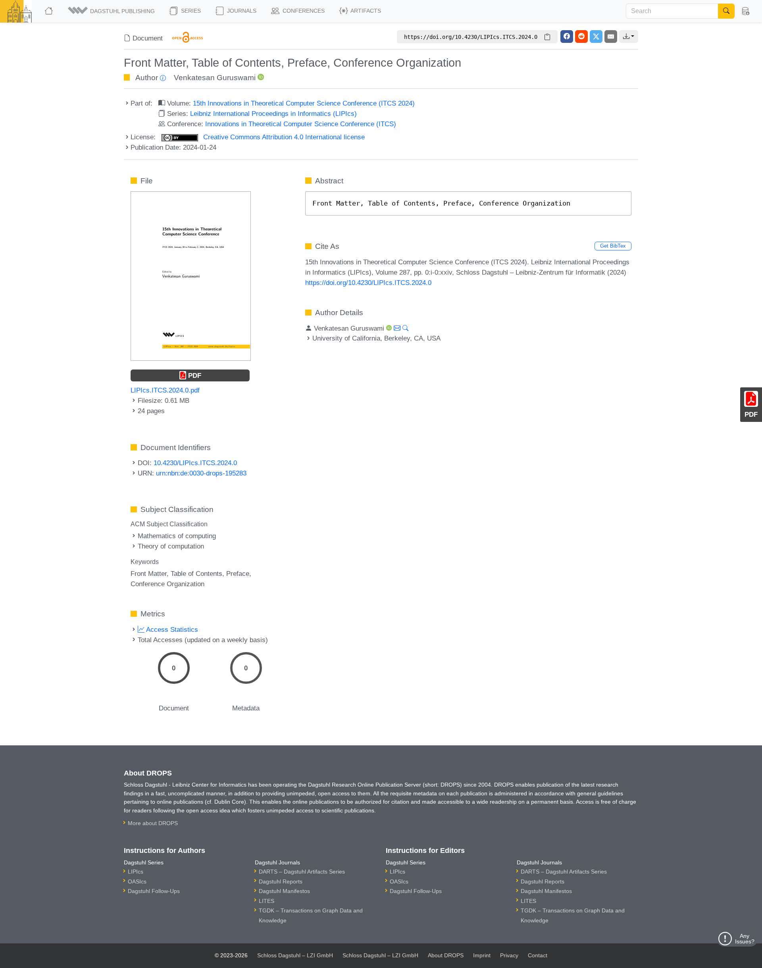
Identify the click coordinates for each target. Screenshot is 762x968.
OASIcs (137, 881)
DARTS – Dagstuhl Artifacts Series (302, 871)
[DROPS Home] (49, 11)
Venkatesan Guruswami (215, 77)
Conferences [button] (303, 11)
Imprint (482, 955)
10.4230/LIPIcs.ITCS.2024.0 (195, 463)
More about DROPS (153, 823)
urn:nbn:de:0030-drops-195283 (201, 473)
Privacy (509, 955)
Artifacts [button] (365, 11)
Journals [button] (240, 11)
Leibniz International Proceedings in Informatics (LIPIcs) (273, 113)
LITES (266, 901)
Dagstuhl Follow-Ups (154, 891)
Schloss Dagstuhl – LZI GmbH (295, 955)
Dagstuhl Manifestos (284, 891)
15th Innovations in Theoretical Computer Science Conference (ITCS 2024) (304, 103)
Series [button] (190, 11)
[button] (112, 11)
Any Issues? (744, 939)
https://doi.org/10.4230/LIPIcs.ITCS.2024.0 (368, 283)
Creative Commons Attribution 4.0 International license (283, 137)
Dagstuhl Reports (280, 881)
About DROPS (446, 955)
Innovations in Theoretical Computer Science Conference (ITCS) (300, 124)
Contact (537, 955)
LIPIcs (135, 871)
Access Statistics (171, 629)
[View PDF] (191, 275)
